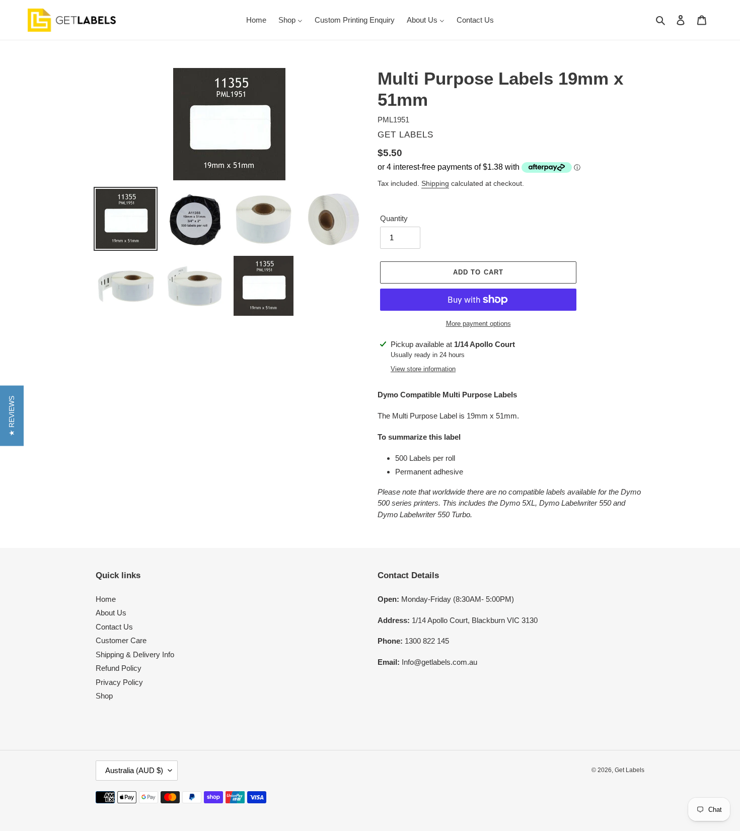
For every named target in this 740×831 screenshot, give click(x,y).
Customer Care (121, 640)
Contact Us (114, 626)
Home (106, 599)
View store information (423, 369)
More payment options (478, 323)
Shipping (435, 183)
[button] (12, 415)
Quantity (394, 218)
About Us (111, 612)
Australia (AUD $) (134, 770)
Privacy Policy (119, 682)
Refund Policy (118, 668)
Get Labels (629, 770)
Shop (104, 695)
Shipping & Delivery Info (135, 654)
